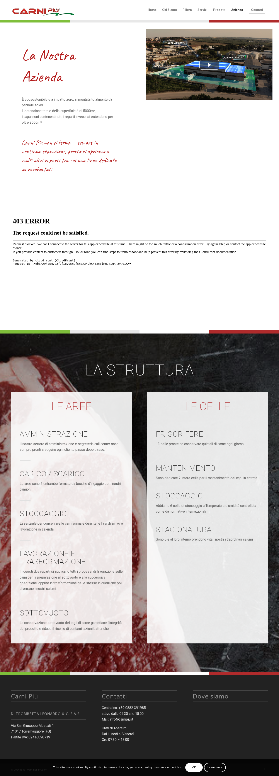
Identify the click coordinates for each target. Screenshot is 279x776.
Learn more (215, 767)
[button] (209, 65)
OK (194, 767)
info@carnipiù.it (121, 719)
